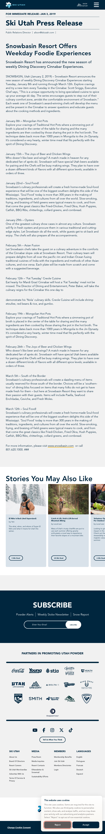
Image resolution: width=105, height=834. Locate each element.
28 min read (58, 558)
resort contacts (38, 765)
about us (13, 757)
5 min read (16, 558)
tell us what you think (52, 740)
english (79, 757)
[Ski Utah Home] (15, 5)
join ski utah (59, 761)
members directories (62, 765)
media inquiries (38, 761)
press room (36, 757)
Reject (57, 825)
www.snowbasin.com (61, 445)
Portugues (80, 761)
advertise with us (16, 774)
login (56, 769)
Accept (86, 825)
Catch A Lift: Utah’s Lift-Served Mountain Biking (64, 519)
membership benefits (63, 757)
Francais (79, 765)
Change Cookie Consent (19, 827)
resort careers (15, 765)
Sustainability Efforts (40, 776)
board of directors (17, 761)
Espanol (79, 774)
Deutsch (79, 769)
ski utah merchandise (18, 769)
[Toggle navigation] (94, 5)
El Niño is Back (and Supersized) (22, 518)
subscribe (73, 625)
